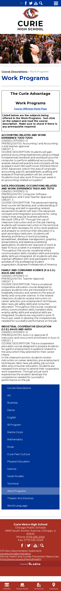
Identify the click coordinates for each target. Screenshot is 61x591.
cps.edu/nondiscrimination (15, 553)
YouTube (36, 3)
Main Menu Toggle (56, 3)
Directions (53, 589)
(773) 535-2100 (35, 536)
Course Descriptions (14, 71)
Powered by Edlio (30, 563)
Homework (39, 589)
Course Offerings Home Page (30, 109)
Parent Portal (22, 589)
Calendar (7, 589)
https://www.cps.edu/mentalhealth (20, 559)
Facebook (26, 3)
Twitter (31, 3)
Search (41, 3)
